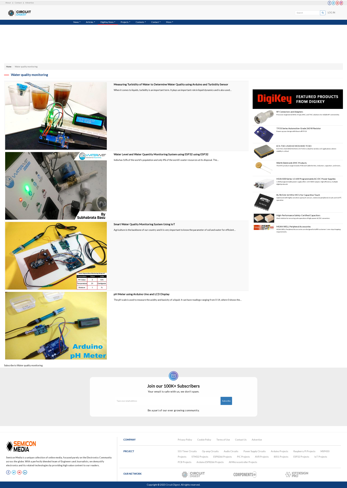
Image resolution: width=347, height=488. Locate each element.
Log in (331, 12)
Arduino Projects (279, 451)
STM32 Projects (200, 456)
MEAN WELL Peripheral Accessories (293, 226)
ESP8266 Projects (222, 456)
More (169, 22)
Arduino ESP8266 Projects (210, 462)
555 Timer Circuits (187, 451)
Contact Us (241, 439)
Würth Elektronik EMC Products (291, 162)
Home (8, 66)
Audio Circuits (231, 451)
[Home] (22, 13)
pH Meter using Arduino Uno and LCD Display (141, 294)
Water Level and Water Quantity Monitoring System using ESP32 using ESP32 (161, 154)
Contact (18, 2)
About (8, 2)
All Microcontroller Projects (243, 462)
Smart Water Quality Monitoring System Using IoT (144, 224)
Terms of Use (223, 439)
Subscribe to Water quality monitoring (23, 365)
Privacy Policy (185, 439)
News (76, 22)
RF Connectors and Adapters (289, 111)
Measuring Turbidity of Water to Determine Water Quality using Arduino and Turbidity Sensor (171, 84)
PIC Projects (243, 456)
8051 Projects (281, 456)
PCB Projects (184, 462)
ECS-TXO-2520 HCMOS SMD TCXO (293, 146)
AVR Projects (262, 456)
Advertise (29, 2)
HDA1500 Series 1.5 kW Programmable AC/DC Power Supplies (306, 178)
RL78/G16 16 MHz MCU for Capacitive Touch (298, 195)
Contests (140, 22)
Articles (90, 22)
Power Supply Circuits (254, 451)
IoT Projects (320, 456)
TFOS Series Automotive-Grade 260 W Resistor (298, 128)
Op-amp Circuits (210, 451)
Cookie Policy (204, 439)
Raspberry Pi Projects (304, 451)
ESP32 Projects (301, 456)
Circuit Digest (173, 484)
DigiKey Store (107, 22)
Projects (125, 22)
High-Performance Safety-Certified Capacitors (298, 215)
